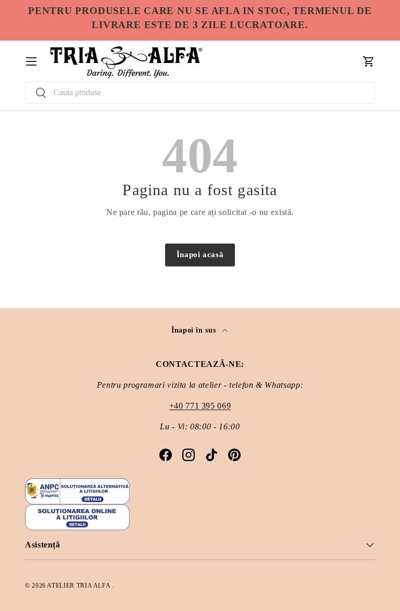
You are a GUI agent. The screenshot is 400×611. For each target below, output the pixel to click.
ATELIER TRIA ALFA (79, 585)
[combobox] (200, 92)
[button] (368, 61)
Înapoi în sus (194, 330)
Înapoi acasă (200, 254)
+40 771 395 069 (200, 405)
